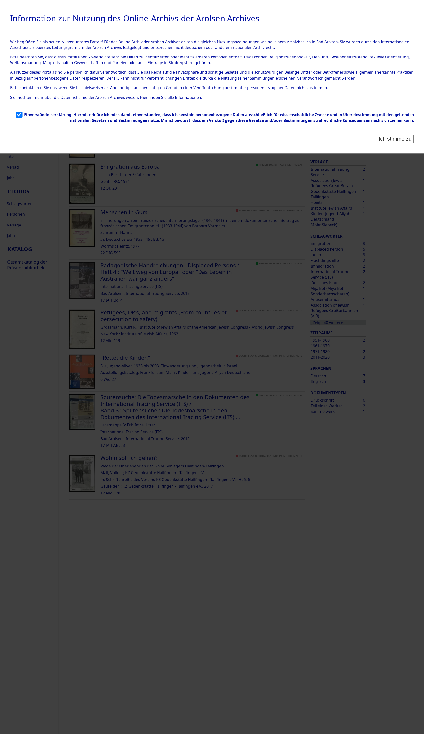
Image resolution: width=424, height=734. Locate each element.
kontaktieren (31, 87)
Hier (143, 97)
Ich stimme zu (395, 139)
